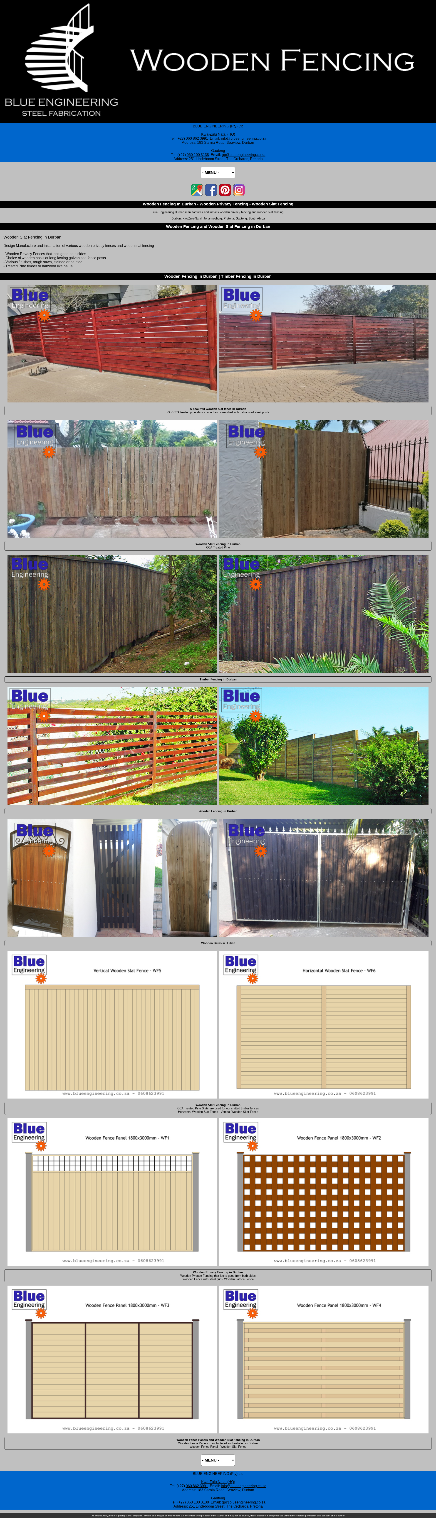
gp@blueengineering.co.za (243, 155)
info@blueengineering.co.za (243, 138)
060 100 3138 (198, 155)
